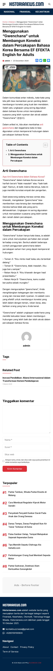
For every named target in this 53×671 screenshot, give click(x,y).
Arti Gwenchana (18, 150)
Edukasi (12, 22)
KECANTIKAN (42, 11)
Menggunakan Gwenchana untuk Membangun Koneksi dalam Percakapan (26, 157)
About (6, 647)
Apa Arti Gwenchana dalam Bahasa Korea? (24, 176)
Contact (14, 647)
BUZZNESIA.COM (35, 663)
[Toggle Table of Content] (44, 145)
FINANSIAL (25, 11)
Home (5, 22)
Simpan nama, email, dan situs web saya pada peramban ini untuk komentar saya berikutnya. (27, 461)
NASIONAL (9, 11)
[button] (49, 4)
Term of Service (10, 651)
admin (7, 61)
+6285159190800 (14, 633)
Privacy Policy (27, 647)
